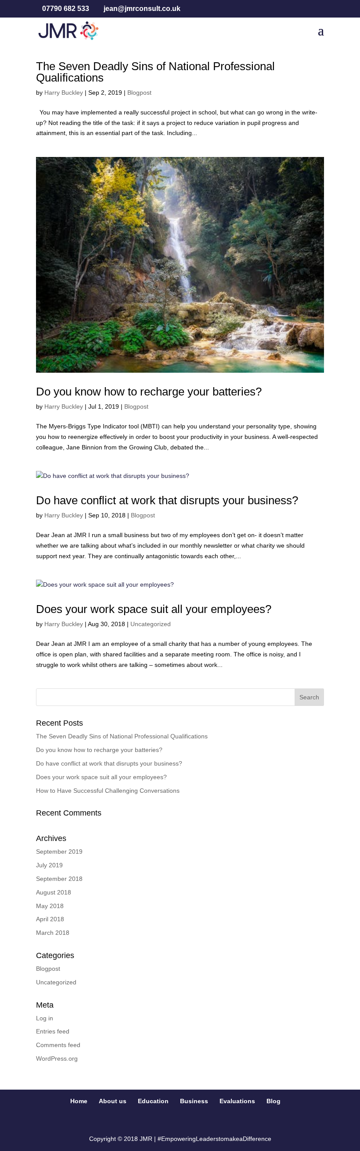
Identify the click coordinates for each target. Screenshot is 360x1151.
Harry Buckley (63, 92)
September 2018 (59, 878)
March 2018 (52, 932)
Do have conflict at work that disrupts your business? (167, 500)
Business (194, 1101)
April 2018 (50, 919)
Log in (44, 1018)
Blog (273, 1101)
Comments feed (58, 1044)
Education (153, 1101)
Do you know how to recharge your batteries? (149, 391)
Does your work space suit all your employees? (153, 609)
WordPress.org (57, 1058)
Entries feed (52, 1031)
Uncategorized (150, 623)
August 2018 (53, 892)
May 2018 (50, 905)
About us (112, 1101)
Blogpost (139, 92)
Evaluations (237, 1101)
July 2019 (49, 865)
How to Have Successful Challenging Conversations (108, 790)
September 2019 (59, 851)
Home (78, 1101)
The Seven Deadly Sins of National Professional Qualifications (155, 72)
